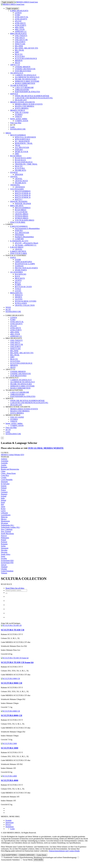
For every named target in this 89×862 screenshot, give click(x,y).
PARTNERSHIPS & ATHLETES (27, 92)
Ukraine (4, 569)
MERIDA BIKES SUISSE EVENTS (29, 104)
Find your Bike (15, 123)
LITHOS (18, 13)
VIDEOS (18, 117)
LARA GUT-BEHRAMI (24, 87)
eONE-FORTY (20, 25)
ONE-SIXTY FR (21, 40)
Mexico (3, 519)
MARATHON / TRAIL (24, 143)
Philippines (5, 538)
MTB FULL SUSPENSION (25, 137)
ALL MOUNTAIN (22, 147)
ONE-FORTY (20, 42)
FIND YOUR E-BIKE (18, 253)
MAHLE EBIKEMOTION (25, 83)
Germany (4, 492)
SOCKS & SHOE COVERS (25, 301)
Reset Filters (10, 588)
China (3, 471)
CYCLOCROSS (21, 212)
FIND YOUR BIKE (17, 222)
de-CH (8, 430)
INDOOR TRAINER (23, 204)
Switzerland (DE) (7, 561)
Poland (3, 540)
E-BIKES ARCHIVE (18, 251)
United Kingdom (7, 571)
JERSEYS (19, 295)
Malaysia (4, 517)
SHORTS (18, 297)
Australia (4, 463)
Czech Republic (7, 480)
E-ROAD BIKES (16, 247)
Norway (4, 536)
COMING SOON (21, 121)
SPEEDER (19, 174)
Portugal (4, 542)
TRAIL (17, 145)
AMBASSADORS (22, 90)
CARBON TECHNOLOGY (25, 75)
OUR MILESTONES (23, 71)
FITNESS (14, 172)
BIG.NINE (19, 46)
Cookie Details (41, 855)
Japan (3, 507)
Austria (3, 465)
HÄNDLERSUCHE (18, 129)
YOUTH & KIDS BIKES (24, 220)
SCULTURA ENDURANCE (26, 58)
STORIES (18, 114)
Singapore (4, 548)
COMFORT (19, 239)
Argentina (4, 461)
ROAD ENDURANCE (24, 162)
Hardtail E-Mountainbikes (24, 237)
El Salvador (5, 484)
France (3, 490)
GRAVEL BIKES (21, 214)
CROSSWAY (20, 187)
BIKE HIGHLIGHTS (18, 33)
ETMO (17, 15)
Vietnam (4, 573)
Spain (3, 556)
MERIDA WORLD (17, 110)
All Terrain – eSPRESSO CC (26, 245)
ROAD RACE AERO (23, 158)
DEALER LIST (21, 100)
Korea (3, 509)
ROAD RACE (20, 160)
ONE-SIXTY (20, 38)
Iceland (3, 496)
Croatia (3, 477)
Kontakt (8, 820)
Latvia (3, 511)
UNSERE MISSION (22, 67)
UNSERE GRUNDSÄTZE (25, 69)
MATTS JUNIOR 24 (22, 193)
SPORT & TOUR (21, 152)
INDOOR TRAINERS (18, 201)
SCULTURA (20, 56)
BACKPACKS (20, 274)
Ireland (3, 500)
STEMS (18, 260)
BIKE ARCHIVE (16, 206)
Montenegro (5, 521)
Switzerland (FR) (7, 563)
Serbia (3, 546)
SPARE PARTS (21, 270)
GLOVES (18, 299)
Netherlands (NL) (7, 525)
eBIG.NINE (19, 27)
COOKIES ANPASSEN (26, 855)
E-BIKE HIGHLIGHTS (19, 11)
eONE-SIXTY (20, 23)
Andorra (4, 459)
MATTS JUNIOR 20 (22, 195)
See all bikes (19, 588)
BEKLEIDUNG (16, 293)
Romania (4, 544)
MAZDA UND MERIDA (24, 106)
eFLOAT (18, 21)
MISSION (18, 60)
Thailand (4, 567)
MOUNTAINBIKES (18, 135)
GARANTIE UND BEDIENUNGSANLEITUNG (34, 98)
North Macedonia (7, 534)
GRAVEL (14, 177)
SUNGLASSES (21, 303)
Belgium (4, 467)
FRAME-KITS (20, 170)
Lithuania (4, 513)
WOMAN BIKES (21, 218)
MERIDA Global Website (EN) (12, 455)
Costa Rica (5, 475)
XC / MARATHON (22, 141)
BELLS (18, 282)
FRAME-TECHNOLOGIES (25, 79)
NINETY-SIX (20, 44)
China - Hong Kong (8, 473)
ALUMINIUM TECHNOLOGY (27, 77)
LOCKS (18, 291)
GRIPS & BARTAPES (23, 262)
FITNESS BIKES (21, 216)
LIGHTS (18, 280)
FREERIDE (19, 235)
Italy (2, 504)
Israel (3, 502)
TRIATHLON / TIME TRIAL (26, 164)
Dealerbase (10, 827)
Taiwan (3, 565)
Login (12, 127)
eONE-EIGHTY (21, 19)
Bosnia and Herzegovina (10, 469)
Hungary (4, 494)
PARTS (13, 257)
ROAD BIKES (16, 156)
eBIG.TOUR (20, 29)
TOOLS (18, 289)
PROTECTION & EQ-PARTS (26, 268)
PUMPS (18, 284)
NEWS (8, 307)
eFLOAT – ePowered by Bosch (26, 243)
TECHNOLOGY (16, 73)
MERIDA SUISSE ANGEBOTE (22, 102)
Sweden (4, 558)
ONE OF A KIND (22, 112)
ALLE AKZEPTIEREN (9, 855)
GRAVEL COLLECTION (25, 305)
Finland (3, 488)
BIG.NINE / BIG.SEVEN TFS (26, 48)
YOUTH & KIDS (17, 189)
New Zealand (6, 531)
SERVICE (14, 94)
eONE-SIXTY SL (21, 17)
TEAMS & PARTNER (18, 85)
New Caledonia (6, 529)
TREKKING (15, 185)
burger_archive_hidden (18, 119)
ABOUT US (15, 65)
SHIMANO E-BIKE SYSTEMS (27, 81)
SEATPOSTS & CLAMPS (25, 264)
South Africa (5, 554)
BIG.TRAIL (19, 50)
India (3, 498)
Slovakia (4, 550)
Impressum (10, 822)
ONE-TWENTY (21, 36)
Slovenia (4, 552)
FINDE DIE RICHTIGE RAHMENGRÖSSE (32, 96)
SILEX (17, 63)
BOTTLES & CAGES (23, 287)
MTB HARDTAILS (22, 139)
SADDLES (19, 266)
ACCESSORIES (16, 272)
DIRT (17, 52)
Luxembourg (5, 515)
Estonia (3, 486)
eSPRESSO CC (21, 31)
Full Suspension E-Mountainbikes (27, 228)
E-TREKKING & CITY (19, 241)
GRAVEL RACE (21, 181)
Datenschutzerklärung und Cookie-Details (64, 851)
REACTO (18, 54)
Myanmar (4, 523)
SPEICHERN (38, 860)
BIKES (8, 133)
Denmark (4, 482)
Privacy (8, 825)
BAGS (17, 276)
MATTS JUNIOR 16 (22, 197)
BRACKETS (20, 278)
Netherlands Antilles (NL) (10, 527)
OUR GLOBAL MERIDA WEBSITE (46, 448)
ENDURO (19, 150)
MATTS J (18, 199)
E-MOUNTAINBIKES (19, 226)
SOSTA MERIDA (22, 108)
